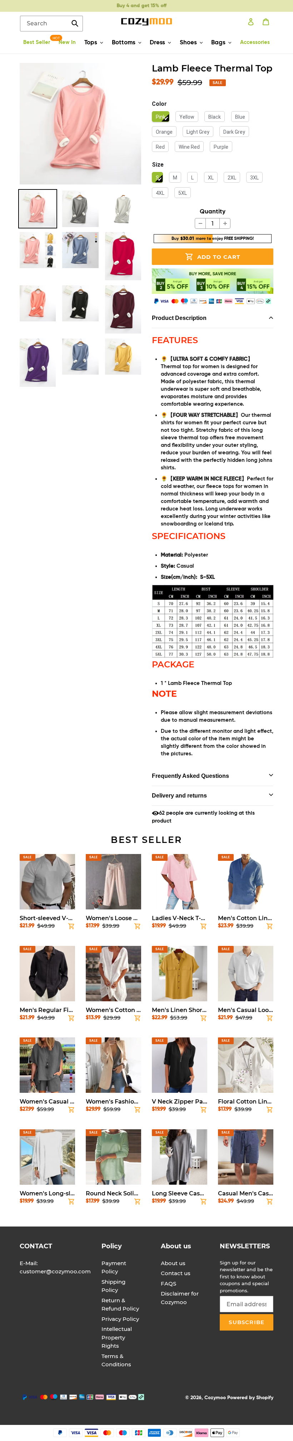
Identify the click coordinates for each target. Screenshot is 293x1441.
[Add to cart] (71, 927)
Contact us (175, 1273)
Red (160, 147)
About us (173, 1263)
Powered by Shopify (250, 1397)
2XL (232, 178)
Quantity (212, 212)
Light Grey (198, 132)
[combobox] (51, 23)
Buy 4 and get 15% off (139, 5)
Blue (240, 117)
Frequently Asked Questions (190, 776)
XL (211, 178)
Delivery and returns (179, 796)
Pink (160, 117)
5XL (182, 193)
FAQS (168, 1283)
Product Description (179, 318)
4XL (160, 193)
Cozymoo (215, 1397)
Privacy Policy (120, 1319)
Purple (221, 147)
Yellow (186, 117)
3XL (254, 178)
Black (214, 117)
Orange (164, 132)
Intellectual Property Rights (116, 1337)
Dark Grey (234, 132)
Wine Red (189, 147)
